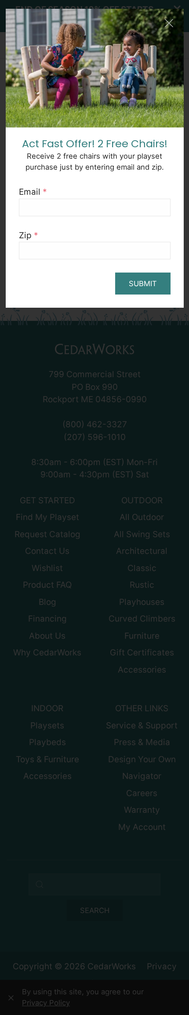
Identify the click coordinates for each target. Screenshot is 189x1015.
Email (33, 192)
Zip (28, 235)
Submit (143, 283)
